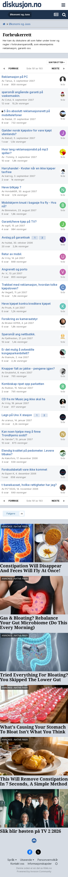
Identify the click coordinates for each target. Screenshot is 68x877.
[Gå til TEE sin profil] (63, 239)
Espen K (9, 473)
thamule (9, 357)
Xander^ (9, 439)
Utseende (26, 859)
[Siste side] (63, 68)
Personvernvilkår (48, 859)
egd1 (7, 225)
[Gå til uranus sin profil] (63, 417)
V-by (7, 258)
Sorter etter (56, 62)
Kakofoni (10, 458)
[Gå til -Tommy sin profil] (63, 152)
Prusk (8, 307)
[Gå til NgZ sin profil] (63, 95)
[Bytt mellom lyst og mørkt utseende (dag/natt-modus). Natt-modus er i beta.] (56, 863)
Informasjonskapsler (40, 863)
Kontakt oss (17, 863)
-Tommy (9, 157)
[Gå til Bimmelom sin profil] (63, 205)
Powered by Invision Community (34, 871)
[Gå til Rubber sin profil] (63, 386)
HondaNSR (11, 191)
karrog (9, 175)
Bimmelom (11, 210)
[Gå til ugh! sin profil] (63, 257)
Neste (55, 68)
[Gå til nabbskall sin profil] (63, 190)
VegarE (9, 292)
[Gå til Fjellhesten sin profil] (63, 337)
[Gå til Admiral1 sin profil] (63, 171)
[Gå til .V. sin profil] (63, 272)
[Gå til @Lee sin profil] (63, 487)
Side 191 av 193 (35, 68)
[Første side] (4, 68)
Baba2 (8, 138)
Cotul (8, 99)
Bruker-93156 (12, 322)
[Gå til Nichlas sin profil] (63, 434)
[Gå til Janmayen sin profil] (63, 224)
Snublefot (10, 372)
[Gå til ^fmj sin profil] (63, 402)
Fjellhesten (11, 338)
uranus (9, 420)
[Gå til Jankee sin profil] (63, 133)
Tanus (8, 80)
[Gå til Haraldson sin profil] (63, 371)
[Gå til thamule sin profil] (63, 352)
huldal (8, 242)
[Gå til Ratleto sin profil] (63, 322)
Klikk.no (48, 868)
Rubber (9, 387)
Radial (8, 119)
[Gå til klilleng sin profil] (63, 306)
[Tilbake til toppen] (34, 841)
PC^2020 (10, 488)
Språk (11, 859)
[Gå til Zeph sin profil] (63, 114)
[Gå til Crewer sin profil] (63, 287)
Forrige (13, 68)
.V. (6, 273)
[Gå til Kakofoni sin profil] (63, 453)
